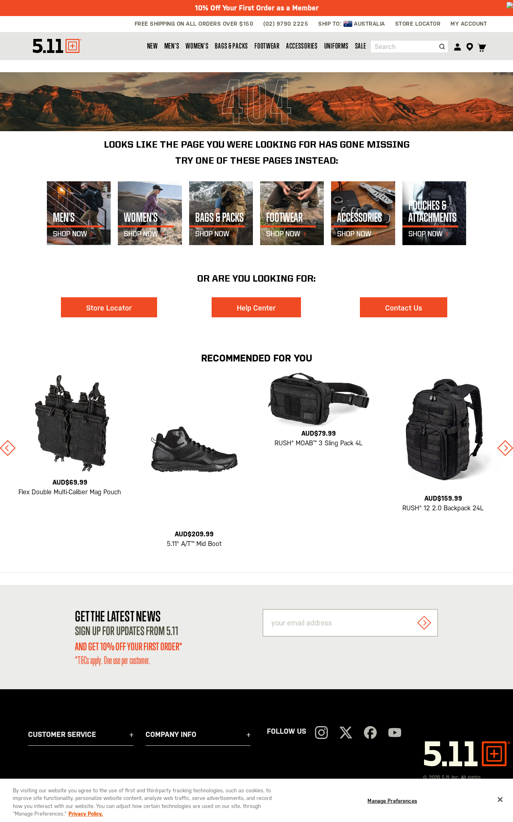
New (152, 45)
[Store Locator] (470, 47)
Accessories (302, 45)
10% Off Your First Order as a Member (257, 8)
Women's (197, 45)
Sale (360, 45)
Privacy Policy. (86, 814)
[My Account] (457, 47)
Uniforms (336, 45)
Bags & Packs (231, 45)
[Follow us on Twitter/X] (346, 733)
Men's (172, 45)
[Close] (500, 799)
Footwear (267, 45)
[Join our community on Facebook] (370, 733)
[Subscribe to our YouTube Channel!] (395, 733)
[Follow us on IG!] (321, 733)
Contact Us (403, 308)
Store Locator (109, 308)
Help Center (256, 308)
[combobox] (409, 46)
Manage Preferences (392, 801)
